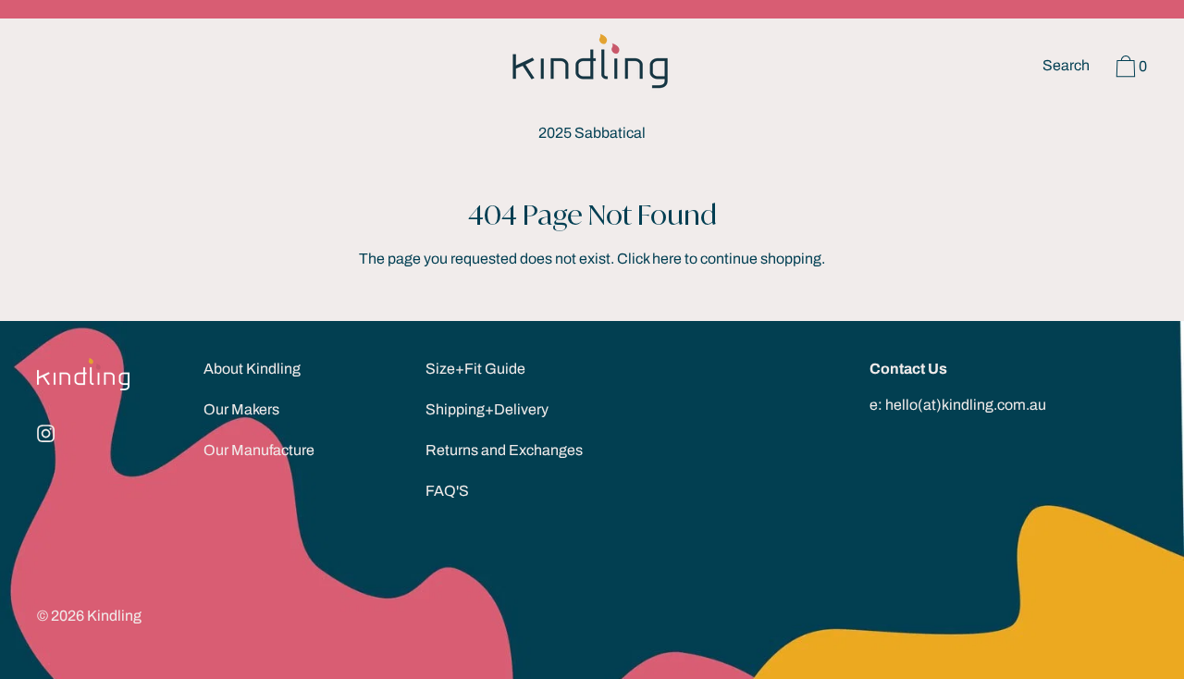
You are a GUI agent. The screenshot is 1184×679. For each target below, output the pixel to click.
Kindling (114, 615)
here (667, 258)
